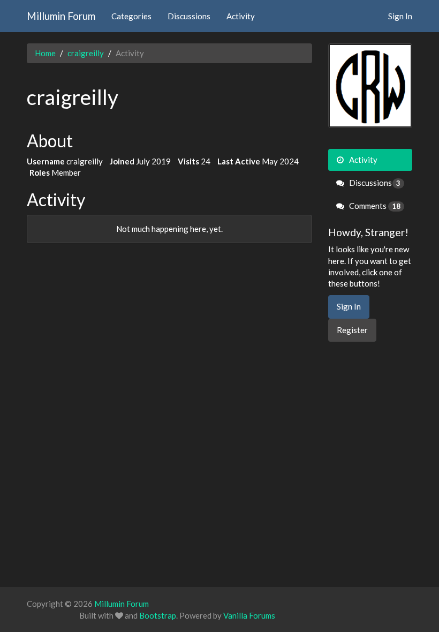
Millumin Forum (61, 16)
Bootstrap (157, 615)
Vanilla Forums (249, 615)
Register (352, 330)
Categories (131, 16)
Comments (374, 205)
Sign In (400, 16)
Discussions (189, 16)
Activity (240, 16)
